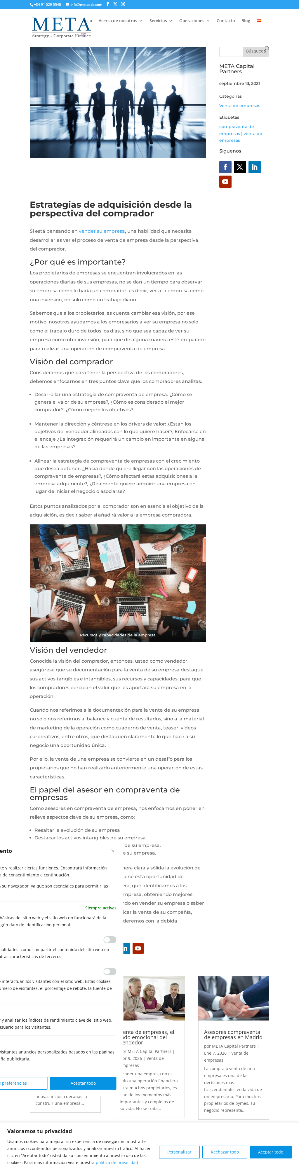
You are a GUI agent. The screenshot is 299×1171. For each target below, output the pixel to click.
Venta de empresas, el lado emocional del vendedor (147, 1037)
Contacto (226, 21)
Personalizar (179, 1152)
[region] (149, 1146)
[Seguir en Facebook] (225, 167)
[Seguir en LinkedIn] (254, 167)
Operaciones (191, 21)
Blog (245, 21)
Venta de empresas (239, 105)
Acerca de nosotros (118, 21)
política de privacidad (117, 1162)
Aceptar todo (270, 1152)
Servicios (158, 21)
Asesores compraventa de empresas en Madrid (233, 1034)
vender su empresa (102, 231)
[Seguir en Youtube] (225, 182)
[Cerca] (113, 850)
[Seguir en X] (240, 167)
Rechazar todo (225, 1152)
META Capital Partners (149, 1051)
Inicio (86, 21)
